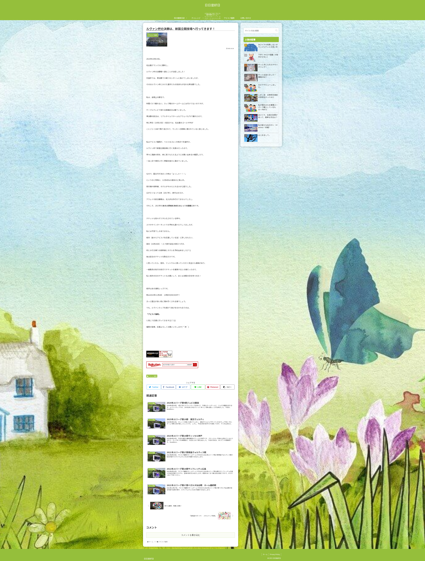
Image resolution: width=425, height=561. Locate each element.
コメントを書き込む (190, 535)
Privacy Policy (275, 554)
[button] (276, 30)
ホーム (265, 554)
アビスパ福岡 (152, 376)
